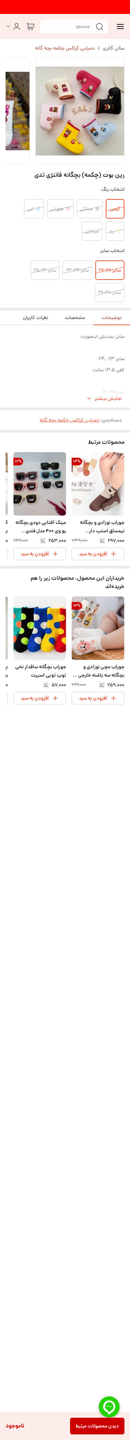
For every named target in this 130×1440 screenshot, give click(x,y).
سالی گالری (113, 48)
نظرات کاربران (35, 317)
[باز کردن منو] (118, 26)
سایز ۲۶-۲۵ (45, 270)
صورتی (56, 208)
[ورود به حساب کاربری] (13, 26)
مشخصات (75, 317)
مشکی (86, 208)
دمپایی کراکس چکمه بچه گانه (65, 48)
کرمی (115, 208)
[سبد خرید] (30, 26)
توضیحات (112, 317)
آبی (30, 208)
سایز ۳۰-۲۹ (109, 292)
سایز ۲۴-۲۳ (77, 270)
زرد (111, 231)
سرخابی (92, 231)
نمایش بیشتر (108, 398)
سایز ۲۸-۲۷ (110, 270)
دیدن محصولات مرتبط (97, 1426)
